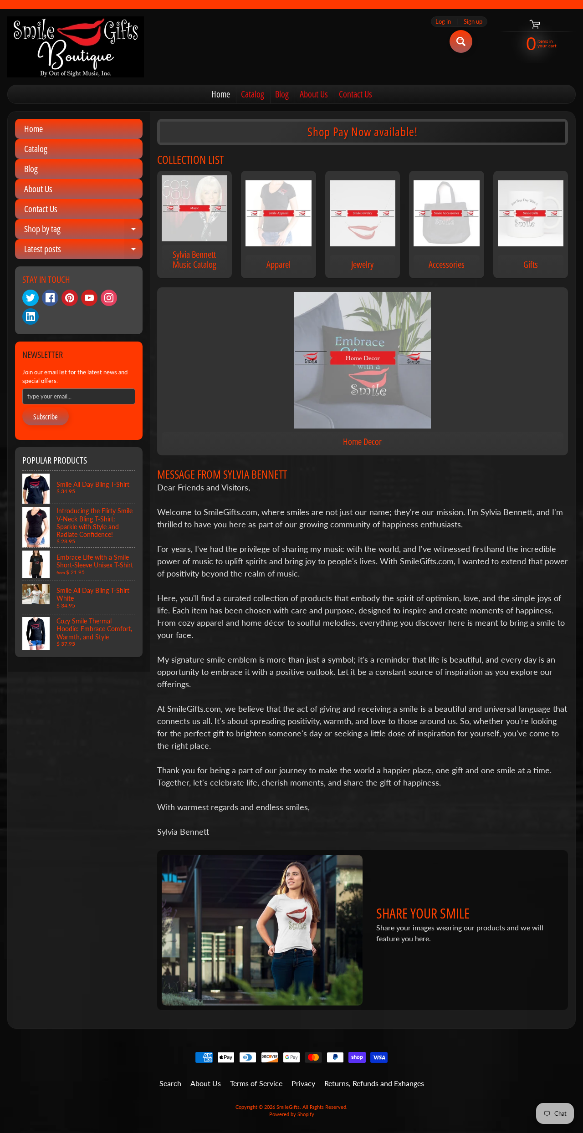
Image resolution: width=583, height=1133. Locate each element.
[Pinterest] (69, 298)
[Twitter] (30, 298)
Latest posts (83, 251)
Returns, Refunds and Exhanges (374, 1083)
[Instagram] (109, 298)
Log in (443, 22)
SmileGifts (288, 1107)
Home (220, 94)
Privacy (303, 1083)
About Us (314, 94)
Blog (282, 94)
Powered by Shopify (291, 1114)
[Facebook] (50, 298)
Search (170, 1083)
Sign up (473, 22)
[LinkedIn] (30, 316)
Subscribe (45, 417)
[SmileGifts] (75, 46)
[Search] (461, 41)
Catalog (252, 94)
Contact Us (355, 94)
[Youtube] (89, 298)
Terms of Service (256, 1083)
